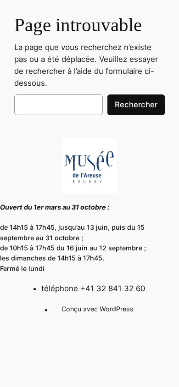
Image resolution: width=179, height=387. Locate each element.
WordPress (117, 309)
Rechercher (136, 104)
